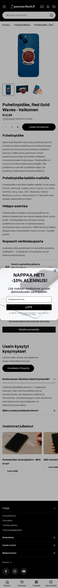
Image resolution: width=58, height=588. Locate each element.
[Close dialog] (55, 270)
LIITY (29, 307)
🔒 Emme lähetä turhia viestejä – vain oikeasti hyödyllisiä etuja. (29, 313)
